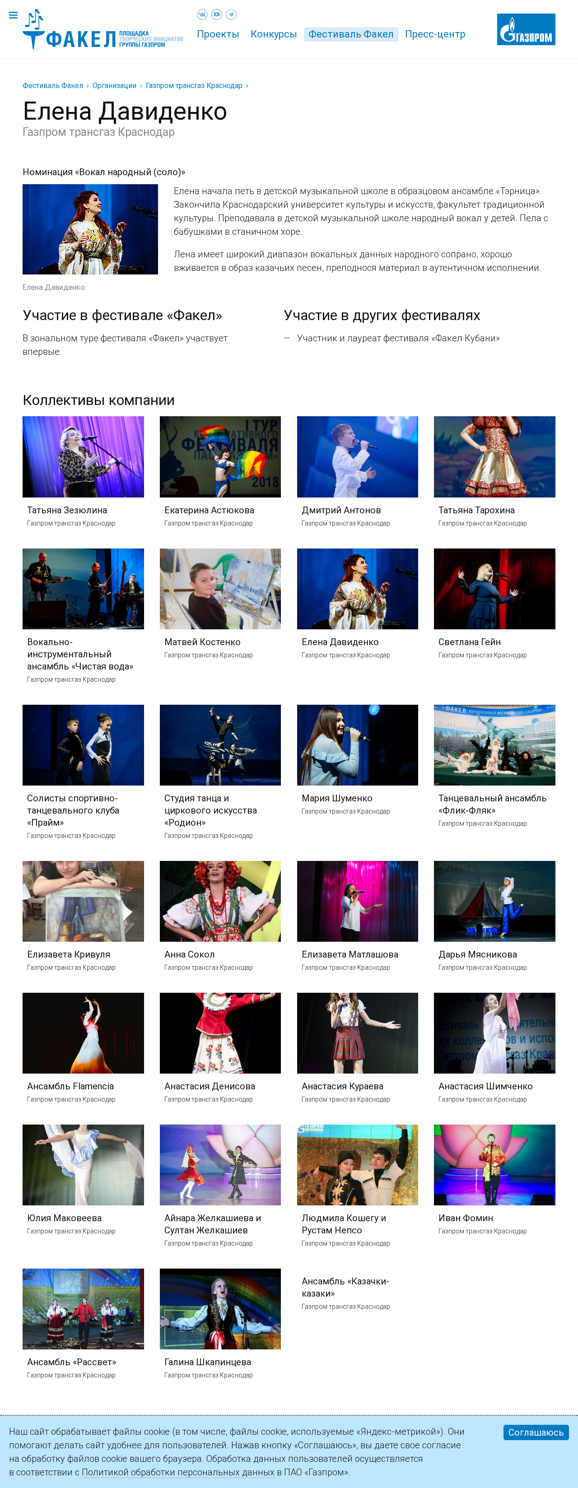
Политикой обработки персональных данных (178, 1472)
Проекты (218, 34)
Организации (114, 85)
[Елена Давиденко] (90, 191)
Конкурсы (274, 34)
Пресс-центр (435, 34)
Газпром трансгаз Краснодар (194, 85)
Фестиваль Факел (351, 34)
